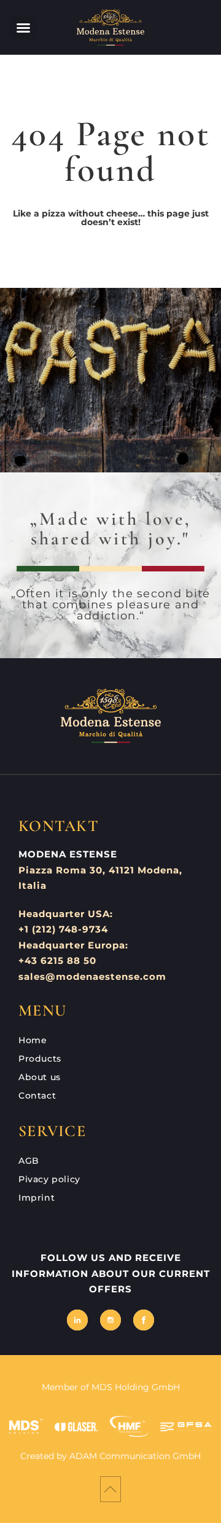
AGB (28, 1160)
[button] (23, 28)
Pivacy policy (49, 1179)
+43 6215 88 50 (57, 960)
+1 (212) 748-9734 (63, 929)
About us (39, 1077)
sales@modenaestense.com (92, 976)
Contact (37, 1095)
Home (32, 1040)
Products (39, 1058)
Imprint (36, 1197)
